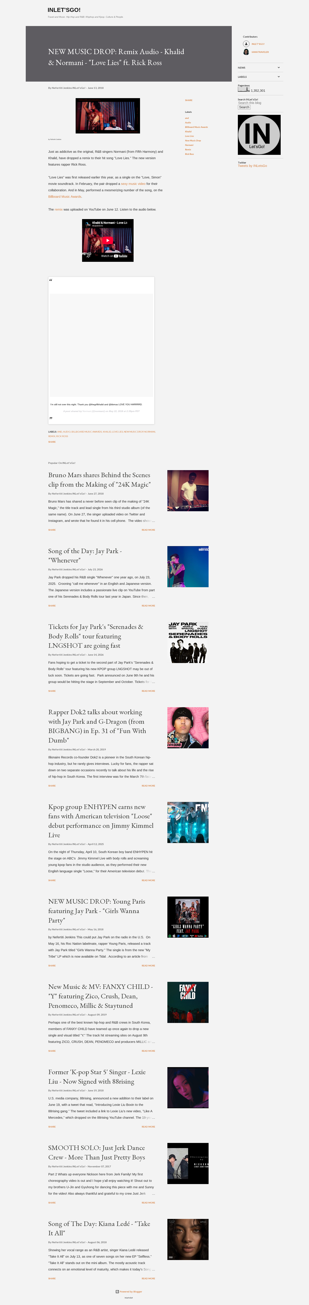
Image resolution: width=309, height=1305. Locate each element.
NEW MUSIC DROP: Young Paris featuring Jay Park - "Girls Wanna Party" (96, 911)
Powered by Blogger (130, 1291)
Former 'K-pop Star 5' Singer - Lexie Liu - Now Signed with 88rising (97, 1076)
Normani (87, 411)
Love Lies (189, 136)
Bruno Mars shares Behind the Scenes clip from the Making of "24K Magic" (99, 479)
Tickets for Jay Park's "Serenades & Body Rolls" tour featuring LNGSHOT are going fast (95, 636)
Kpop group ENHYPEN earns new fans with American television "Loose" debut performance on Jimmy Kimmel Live (101, 820)
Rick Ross (189, 154)
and (187, 118)
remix (59, 209)
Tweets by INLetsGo (252, 166)
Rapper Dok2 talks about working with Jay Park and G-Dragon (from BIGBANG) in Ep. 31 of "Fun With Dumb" (97, 726)
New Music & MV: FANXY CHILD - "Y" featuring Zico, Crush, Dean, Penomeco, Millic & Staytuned (100, 996)
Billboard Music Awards (64, 196)
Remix (188, 149)
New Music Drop (193, 140)
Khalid (188, 131)
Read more (148, 529)
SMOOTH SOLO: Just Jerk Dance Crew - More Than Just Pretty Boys (96, 1152)
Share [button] (188, 100)
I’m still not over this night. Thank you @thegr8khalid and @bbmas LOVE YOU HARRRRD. (96, 404)
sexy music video (133, 184)
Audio (188, 122)
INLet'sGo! (64, 10)
